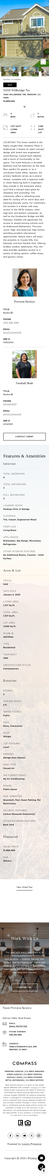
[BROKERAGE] (38, 1135)
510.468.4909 (10, 404)
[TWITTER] (31, 1135)
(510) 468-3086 (11, 322)
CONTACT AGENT (24, 437)
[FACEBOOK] (10, 1135)
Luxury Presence (32, 1144)
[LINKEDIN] (17, 1135)
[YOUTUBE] (24, 1135)
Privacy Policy (36, 1158)
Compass (34, 1087)
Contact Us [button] (24, 987)
